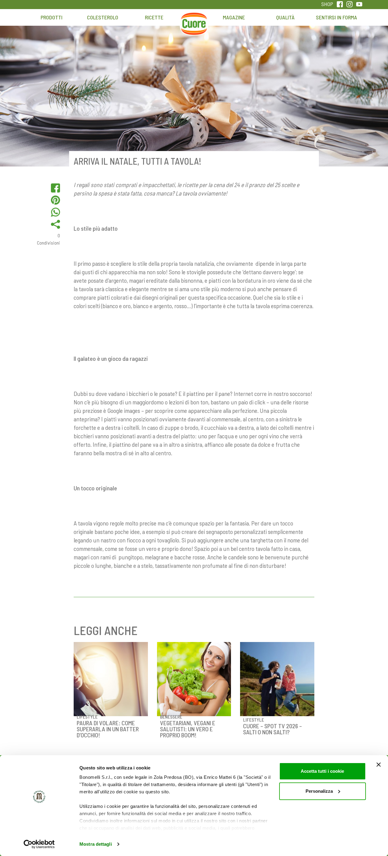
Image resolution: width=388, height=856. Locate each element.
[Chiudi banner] (378, 764)
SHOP (327, 4)
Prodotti (51, 17)
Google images (123, 410)
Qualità (285, 17)
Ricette (154, 17)
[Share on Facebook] (55, 188)
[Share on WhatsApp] (55, 212)
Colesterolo (102, 17)
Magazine (234, 17)
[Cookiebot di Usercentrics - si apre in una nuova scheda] (39, 844)
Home (194, 20)
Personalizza (319, 791)
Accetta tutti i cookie (322, 771)
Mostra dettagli (95, 844)
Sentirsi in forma (336, 17)
